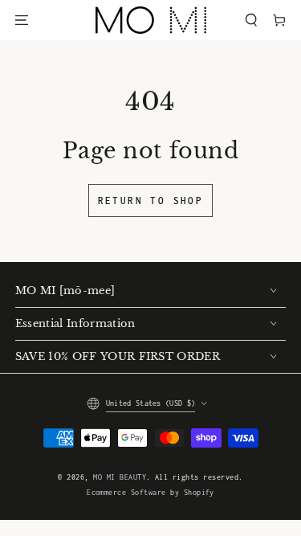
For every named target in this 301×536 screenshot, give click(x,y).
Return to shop (151, 200)
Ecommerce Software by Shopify (150, 493)
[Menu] (21, 20)
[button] (251, 20)
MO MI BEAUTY (119, 477)
